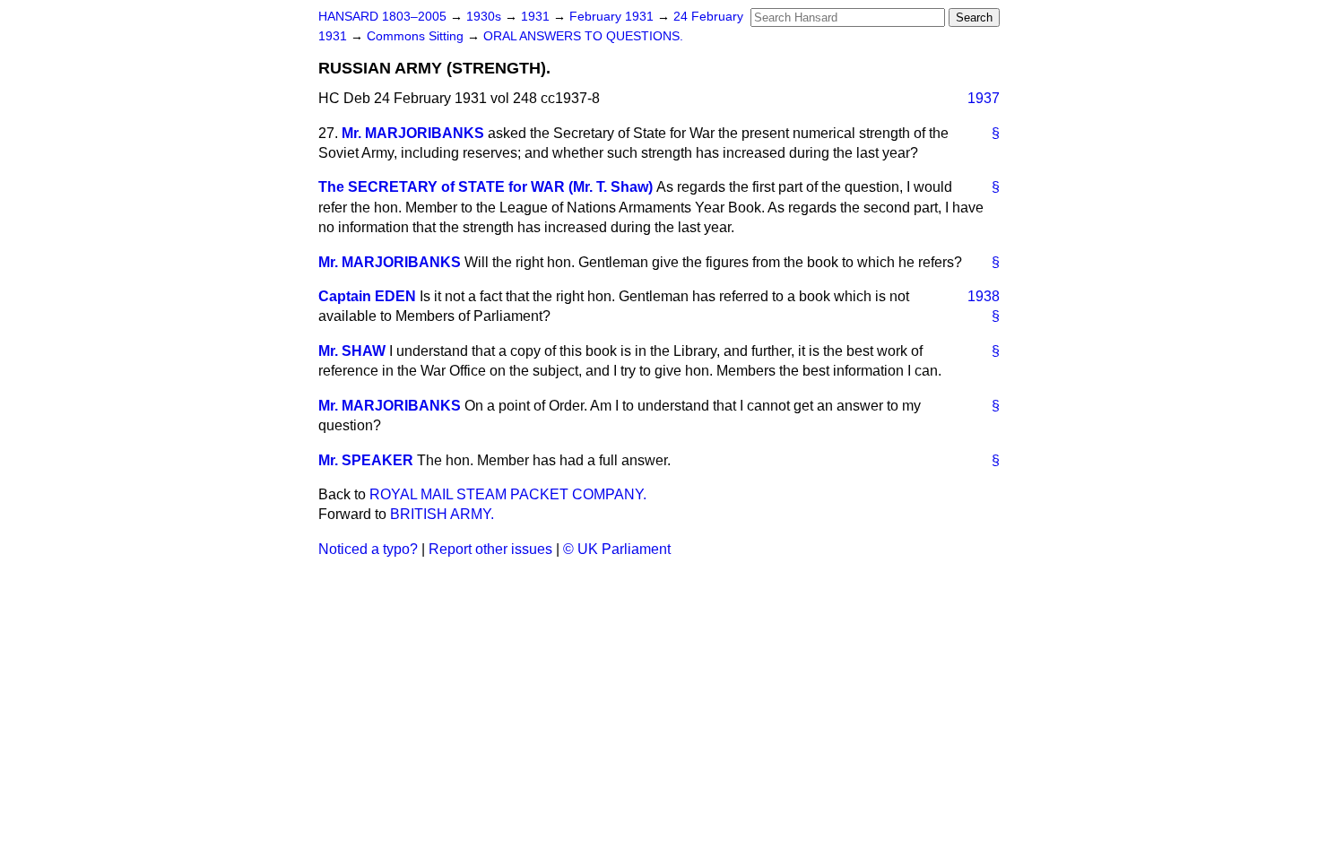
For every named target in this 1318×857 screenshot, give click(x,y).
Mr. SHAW (352, 351)
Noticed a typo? (368, 549)
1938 (983, 296)
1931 (537, 16)
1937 (983, 98)
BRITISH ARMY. (442, 514)
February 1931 (613, 16)
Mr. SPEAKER (365, 460)
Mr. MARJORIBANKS (413, 133)
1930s (485, 16)
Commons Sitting (417, 36)
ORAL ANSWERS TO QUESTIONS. (583, 36)
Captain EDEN (367, 296)
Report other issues (490, 549)
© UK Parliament (617, 549)
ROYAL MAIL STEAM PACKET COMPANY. (507, 494)
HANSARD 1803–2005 (382, 16)
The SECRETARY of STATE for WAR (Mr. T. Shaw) (485, 187)
